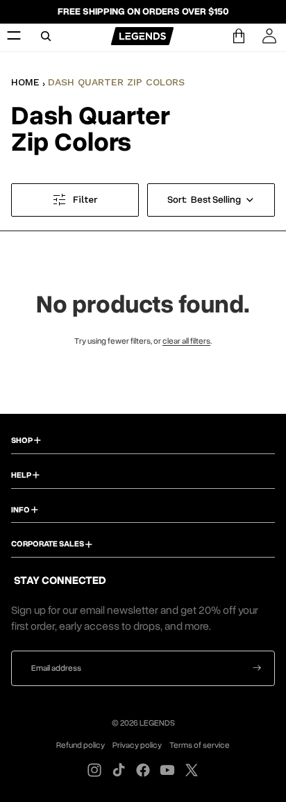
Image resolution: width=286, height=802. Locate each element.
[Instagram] (94, 770)
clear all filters (186, 340)
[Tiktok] (118, 770)
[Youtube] (167, 770)
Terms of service (199, 745)
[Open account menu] (269, 36)
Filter (85, 199)
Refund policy (80, 745)
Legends (157, 722)
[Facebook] (143, 770)
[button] (211, 200)
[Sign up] (257, 668)
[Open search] (46, 36)
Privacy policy (137, 745)
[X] (191, 770)
